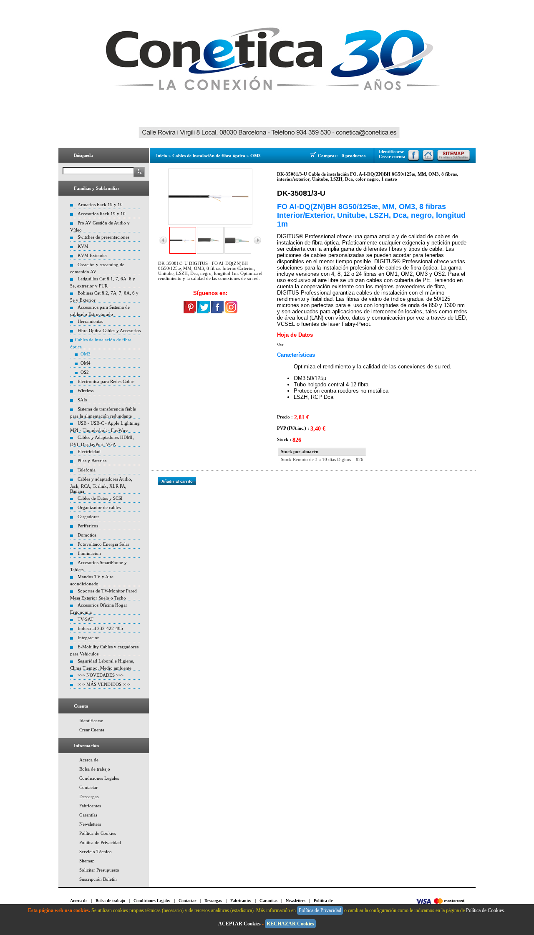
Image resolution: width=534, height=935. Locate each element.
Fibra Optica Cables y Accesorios (109, 330)
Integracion (89, 637)
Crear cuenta (392, 156)
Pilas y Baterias (92, 460)
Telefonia (87, 469)
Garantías (88, 814)
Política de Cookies (97, 833)
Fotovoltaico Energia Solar (103, 544)
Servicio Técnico (95, 851)
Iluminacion (89, 553)
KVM (83, 246)
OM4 (86, 362)
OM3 (86, 353)
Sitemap (87, 860)
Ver (280, 345)
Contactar (88, 787)
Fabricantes (90, 805)
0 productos (353, 155)
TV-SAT (85, 619)
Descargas (88, 796)
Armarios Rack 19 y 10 (100, 204)
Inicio (161, 155)
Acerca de (88, 759)
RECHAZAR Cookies (290, 924)
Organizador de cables (99, 507)
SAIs (82, 399)
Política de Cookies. (486, 910)
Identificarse (91, 720)
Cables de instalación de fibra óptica (208, 155)
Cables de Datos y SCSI (100, 498)
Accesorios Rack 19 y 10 (102, 213)
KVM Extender (92, 255)
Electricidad (89, 451)
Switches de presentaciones (103, 236)
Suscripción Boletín (98, 879)
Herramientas (90, 321)
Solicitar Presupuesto (99, 869)
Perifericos (88, 525)
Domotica (87, 534)
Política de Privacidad (100, 842)
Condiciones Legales (99, 778)
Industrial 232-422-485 (100, 628)
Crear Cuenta (91, 729)
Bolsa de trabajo (94, 768)
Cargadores (88, 516)
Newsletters (90, 824)
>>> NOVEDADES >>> (100, 675)
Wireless (85, 390)
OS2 (85, 372)
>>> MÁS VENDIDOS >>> (104, 684)
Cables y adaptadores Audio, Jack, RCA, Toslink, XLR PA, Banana (101, 485)
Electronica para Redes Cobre (106, 381)
